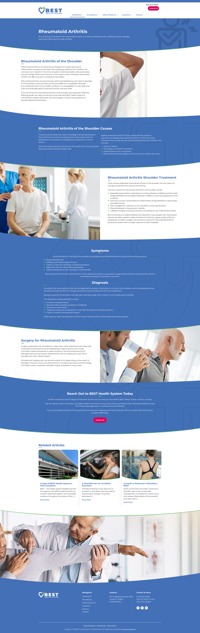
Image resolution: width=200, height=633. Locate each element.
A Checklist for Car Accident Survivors (96, 484)
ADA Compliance (89, 625)
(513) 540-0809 (152, 5)
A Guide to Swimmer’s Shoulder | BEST (141, 484)
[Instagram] (142, 607)
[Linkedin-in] (146, 607)
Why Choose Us (109, 15)
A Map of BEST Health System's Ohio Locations (56, 484)
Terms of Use (101, 625)
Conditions (76, 15)
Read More (44, 500)
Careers (85, 612)
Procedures (92, 15)
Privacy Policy (111, 625)
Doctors (139, 15)
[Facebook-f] (138, 607)
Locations (126, 15)
